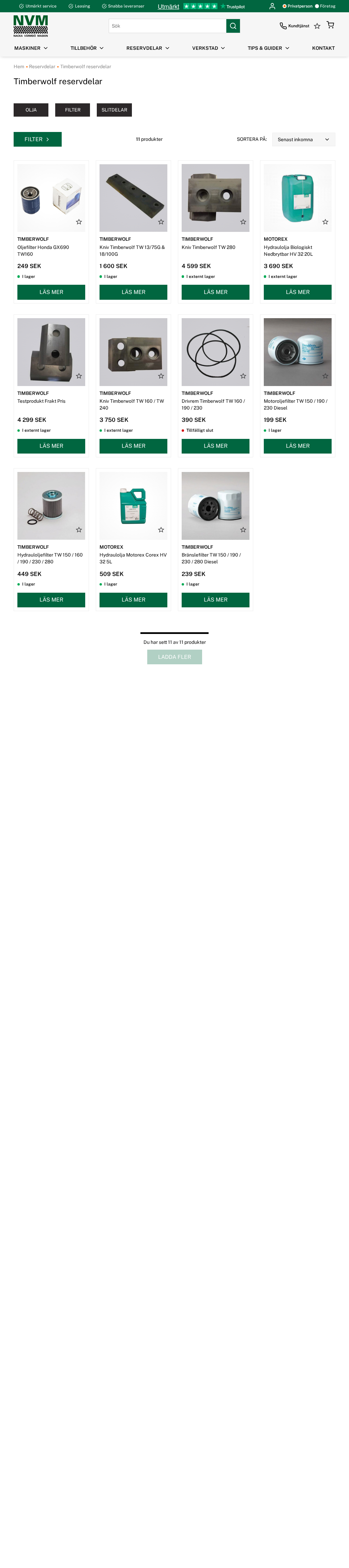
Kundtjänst (298, 26)
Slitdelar (114, 110)
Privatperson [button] (300, 6)
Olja (31, 110)
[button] (330, 26)
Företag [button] (327, 6)
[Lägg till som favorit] (79, 222)
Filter (72, 110)
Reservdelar (41, 66)
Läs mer (51, 292)
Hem (19, 66)
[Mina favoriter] (318, 26)
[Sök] (233, 26)
